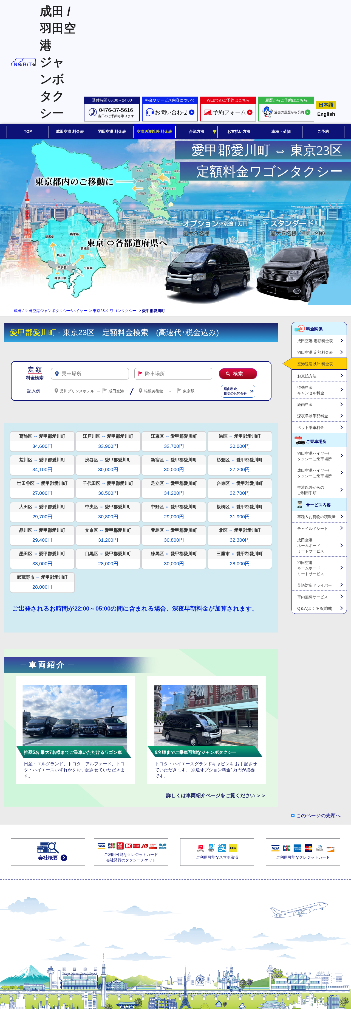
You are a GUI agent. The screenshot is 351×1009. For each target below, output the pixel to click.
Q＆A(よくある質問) (314, 608)
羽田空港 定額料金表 (315, 352)
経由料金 (305, 404)
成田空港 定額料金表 (315, 341)
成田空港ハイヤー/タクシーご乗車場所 (314, 473)
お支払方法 (306, 376)
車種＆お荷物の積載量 (316, 517)
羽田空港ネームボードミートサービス (310, 568)
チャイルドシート (312, 528)
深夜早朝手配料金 (312, 416)
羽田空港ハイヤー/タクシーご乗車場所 (314, 456)
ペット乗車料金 (310, 427)
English (326, 114)
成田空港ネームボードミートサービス (310, 545)
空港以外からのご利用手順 (310, 490)
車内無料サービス (312, 597)
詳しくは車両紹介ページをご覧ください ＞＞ (216, 795)
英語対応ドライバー (314, 585)
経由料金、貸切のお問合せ (235, 391)
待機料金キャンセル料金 (310, 390)
